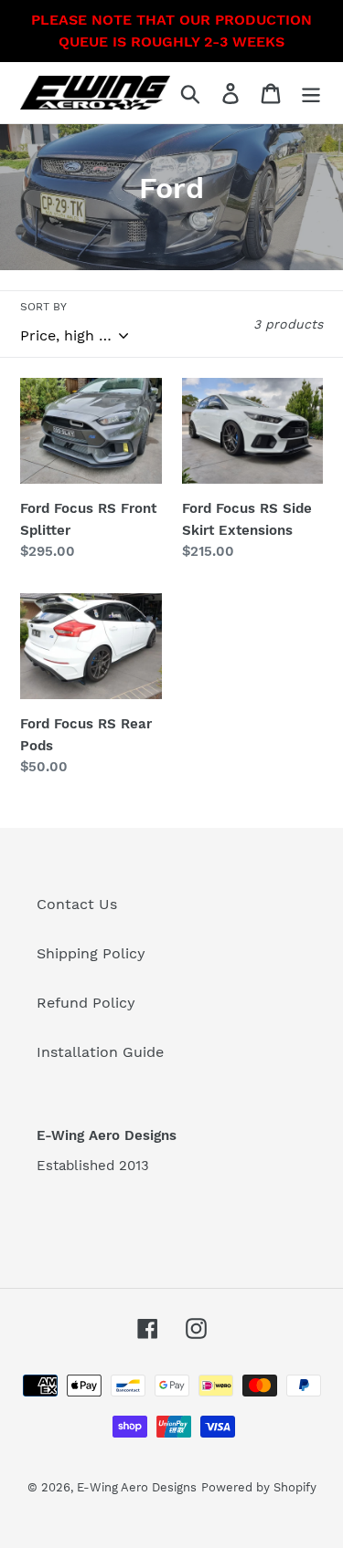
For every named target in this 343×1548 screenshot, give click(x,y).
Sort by (43, 306)
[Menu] (311, 92)
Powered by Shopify (258, 1487)
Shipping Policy (91, 953)
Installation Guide (100, 1052)
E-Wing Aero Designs (137, 1487)
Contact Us (77, 904)
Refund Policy (86, 1002)
